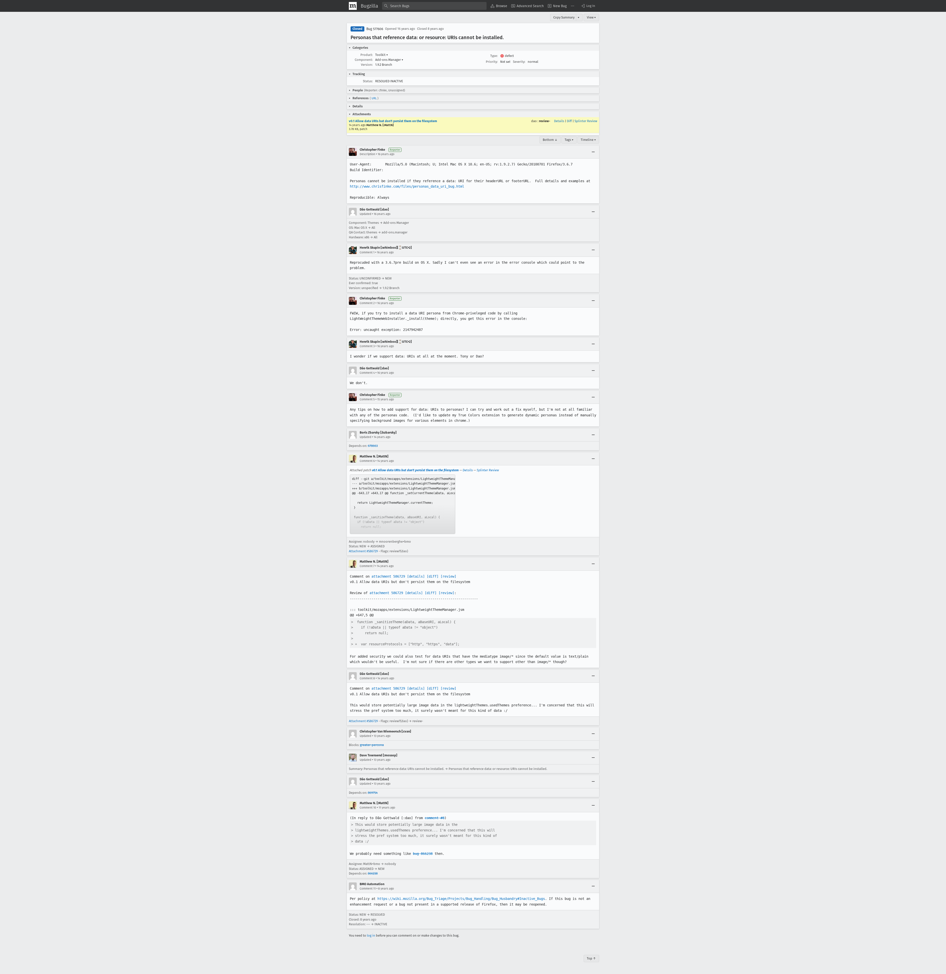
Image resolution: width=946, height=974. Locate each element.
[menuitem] (499, 6)
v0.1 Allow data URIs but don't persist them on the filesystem (393, 121)
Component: (364, 60)
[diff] (433, 576)
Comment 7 (367, 566)
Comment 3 (367, 346)
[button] (587, 6)
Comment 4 (367, 372)
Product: (366, 55)
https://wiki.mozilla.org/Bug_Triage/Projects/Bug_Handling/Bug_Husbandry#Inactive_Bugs (461, 899)
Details (559, 121)
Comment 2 (367, 303)
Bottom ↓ (550, 140)
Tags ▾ (569, 140)
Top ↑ (591, 958)
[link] (402, 504)
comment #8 (434, 818)
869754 (373, 793)
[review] (448, 576)
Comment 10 (368, 807)
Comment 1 (367, 252)
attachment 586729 (388, 576)
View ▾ (591, 17)
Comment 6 (367, 461)
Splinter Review (585, 121)
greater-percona (372, 745)
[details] (416, 576)
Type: (494, 56)
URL (374, 98)
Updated (365, 214)
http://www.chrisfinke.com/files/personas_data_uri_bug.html (407, 186)
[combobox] (434, 6)
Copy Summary (563, 17)
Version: (367, 64)
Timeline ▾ (588, 140)
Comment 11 (368, 888)
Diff (569, 121)
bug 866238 (423, 854)
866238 (373, 873)
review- (544, 121)
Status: (368, 81)
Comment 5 (367, 399)
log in (371, 935)
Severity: (519, 62)
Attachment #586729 (363, 551)
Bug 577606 (374, 29)
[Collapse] (593, 152)
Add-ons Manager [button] (389, 60)
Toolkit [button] (381, 55)
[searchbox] (434, 6)
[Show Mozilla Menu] (353, 6)
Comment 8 (367, 678)
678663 (373, 446)
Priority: (492, 62)
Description (367, 154)
